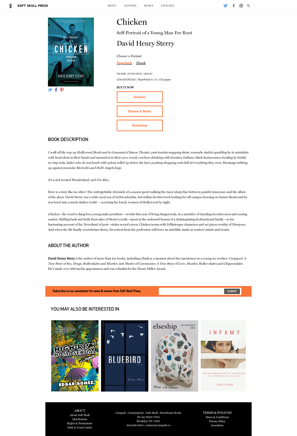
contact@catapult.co (158, 425)
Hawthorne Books (170, 412)
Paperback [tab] (124, 63)
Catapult (121, 412)
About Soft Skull (80, 415)
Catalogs (167, 6)
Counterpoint (136, 412)
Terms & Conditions (217, 417)
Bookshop (139, 125)
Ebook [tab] (141, 63)
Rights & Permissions (79, 423)
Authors (130, 6)
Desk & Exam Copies (79, 427)
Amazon (140, 97)
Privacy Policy (217, 421)
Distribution (79, 419)
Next (251, 364)
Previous (46, 364)
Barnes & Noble (139, 111)
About (112, 6)
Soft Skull (152, 412)
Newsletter (217, 425)
